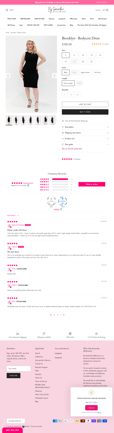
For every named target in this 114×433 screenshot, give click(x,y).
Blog (71, 25)
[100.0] (62, 201)
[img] (12, 221)
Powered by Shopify (36, 426)
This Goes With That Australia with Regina (91, 25)
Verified (56, 209)
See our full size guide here (72, 148)
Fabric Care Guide (42, 394)
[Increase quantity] (77, 94)
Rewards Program (41, 367)
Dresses (51, 19)
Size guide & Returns (42, 360)
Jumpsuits (62, 19)
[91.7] (51, 201)
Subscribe (13, 376)
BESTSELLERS (25, 19)
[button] (67, 159)
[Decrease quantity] (64, 94)
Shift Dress (11, 25)
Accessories (61, 25)
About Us (38, 378)
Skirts (84, 19)
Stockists (38, 374)
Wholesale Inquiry (41, 398)
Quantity (65, 90)
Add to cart (85, 104)
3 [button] (57, 315)
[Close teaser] (23, 427)
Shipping (38, 391)
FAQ (36, 371)
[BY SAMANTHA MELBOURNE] (57, 10)
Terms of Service (41, 381)
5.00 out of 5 (28, 183)
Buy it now (85, 112)
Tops (21, 25)
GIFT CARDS (48, 25)
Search (37, 353)
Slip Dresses (102, 19)
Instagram (58, 353)
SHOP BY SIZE (39, 19)
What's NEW (11, 19)
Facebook (58, 357)
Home (7, 33)
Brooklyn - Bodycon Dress (18, 33)
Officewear (73, 19)
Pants (92, 19)
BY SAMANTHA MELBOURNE (21, 426)
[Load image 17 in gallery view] (31, 74)
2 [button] (54, 315)
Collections (39, 356)
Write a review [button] (92, 184)
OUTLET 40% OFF (33, 25)
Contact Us (39, 363)
